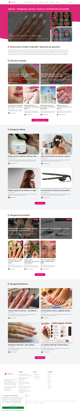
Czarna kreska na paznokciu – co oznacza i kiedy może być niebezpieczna (24, 379)
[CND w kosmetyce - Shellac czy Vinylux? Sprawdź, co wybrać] (15, 249)
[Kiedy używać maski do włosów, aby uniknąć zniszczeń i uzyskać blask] (23, 144)
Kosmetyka (52, 2)
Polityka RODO (29, 402)
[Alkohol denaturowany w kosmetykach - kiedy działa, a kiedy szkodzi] (48, 95)
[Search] (69, 2)
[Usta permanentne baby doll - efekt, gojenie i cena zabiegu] (15, 95)
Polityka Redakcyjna (36, 402)
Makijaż (49, 387)
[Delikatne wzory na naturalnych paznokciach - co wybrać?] (64, 95)
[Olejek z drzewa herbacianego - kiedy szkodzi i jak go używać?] (32, 249)
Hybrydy (40, 2)
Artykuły (21, 371)
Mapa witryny (42, 402)
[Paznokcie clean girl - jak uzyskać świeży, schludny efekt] (23, 332)
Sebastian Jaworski (14, 82)
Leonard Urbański (46, 163)
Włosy (36, 2)
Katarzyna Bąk (45, 82)
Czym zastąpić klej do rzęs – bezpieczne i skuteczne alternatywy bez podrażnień (25, 391)
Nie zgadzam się (13, 405)
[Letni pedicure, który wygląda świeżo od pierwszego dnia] (56, 298)
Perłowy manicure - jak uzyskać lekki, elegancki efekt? (25, 35)
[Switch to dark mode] (71, 2)
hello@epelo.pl (8, 390)
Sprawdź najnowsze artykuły (40, 120)
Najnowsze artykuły (29, 2)
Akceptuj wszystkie (13, 407)
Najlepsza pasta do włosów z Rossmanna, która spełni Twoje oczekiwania (24, 383)
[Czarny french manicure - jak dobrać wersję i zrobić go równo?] (23, 298)
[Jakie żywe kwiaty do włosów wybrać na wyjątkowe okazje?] (56, 144)
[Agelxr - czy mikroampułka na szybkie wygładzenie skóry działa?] (48, 249)
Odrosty (49, 374)
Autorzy (35, 371)
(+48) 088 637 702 (8, 388)
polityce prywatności (17, 402)
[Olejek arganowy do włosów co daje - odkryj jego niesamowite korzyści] (23, 178)
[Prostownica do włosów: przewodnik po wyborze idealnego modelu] (56, 178)
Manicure (49, 376)
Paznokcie (46, 2)
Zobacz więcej (40, 203)
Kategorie (50, 371)
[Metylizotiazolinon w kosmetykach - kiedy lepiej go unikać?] (32, 95)
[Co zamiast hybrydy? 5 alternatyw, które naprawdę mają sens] (56, 332)
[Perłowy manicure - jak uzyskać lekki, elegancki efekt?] (29, 26)
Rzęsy (57, 2)
